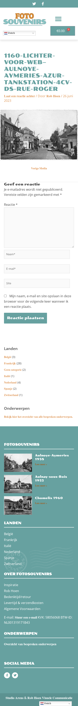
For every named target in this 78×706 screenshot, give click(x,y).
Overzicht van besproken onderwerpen (30, 644)
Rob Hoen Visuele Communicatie (49, 697)
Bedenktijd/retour (17, 597)
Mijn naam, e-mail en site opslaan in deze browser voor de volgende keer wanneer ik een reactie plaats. (37, 301)
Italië (7, 376)
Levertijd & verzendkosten (23, 603)
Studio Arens (14, 697)
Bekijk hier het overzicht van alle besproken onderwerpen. (38, 417)
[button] (58, 19)
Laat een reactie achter (19, 96)
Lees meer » (41, 464)
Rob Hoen (11, 591)
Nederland (10, 382)
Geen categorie (13, 370)
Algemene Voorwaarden (22, 609)
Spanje (8, 389)
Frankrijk (10, 363)
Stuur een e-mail (26, 617)
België (7, 357)
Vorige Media (39, 168)
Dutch (11, 33)
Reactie (11, 204)
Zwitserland (11, 395)
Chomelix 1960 (49, 498)
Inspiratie (11, 585)
